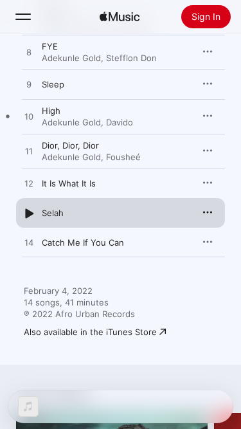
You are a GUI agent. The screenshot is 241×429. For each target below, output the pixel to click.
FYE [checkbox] (50, 46)
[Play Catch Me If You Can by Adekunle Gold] (29, 243)
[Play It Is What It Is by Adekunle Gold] (29, 184)
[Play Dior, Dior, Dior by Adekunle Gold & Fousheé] (29, 152)
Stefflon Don (131, 58)
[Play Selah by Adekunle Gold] (29, 213)
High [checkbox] (51, 110)
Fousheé (123, 157)
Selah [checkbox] (53, 213)
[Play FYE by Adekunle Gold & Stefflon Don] (29, 53)
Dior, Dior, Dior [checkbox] (70, 145)
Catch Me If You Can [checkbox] (83, 242)
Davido (119, 122)
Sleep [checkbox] (53, 84)
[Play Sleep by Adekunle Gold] (29, 85)
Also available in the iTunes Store (90, 332)
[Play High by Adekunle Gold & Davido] (29, 117)
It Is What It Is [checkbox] (69, 183)
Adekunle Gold (71, 58)
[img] (119, 17)
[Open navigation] (23, 17)
